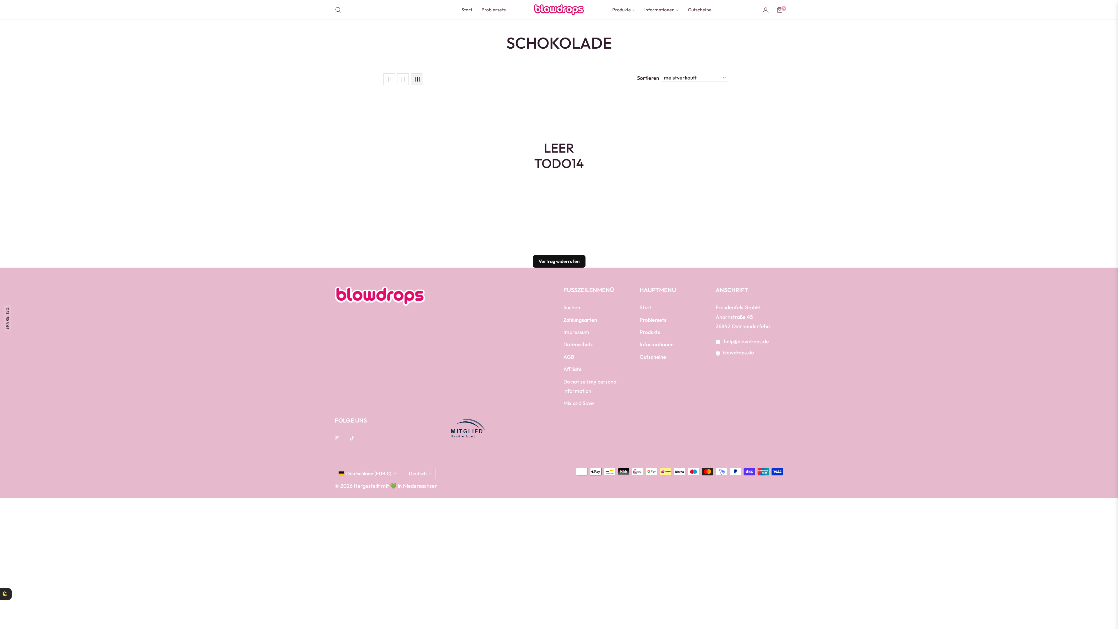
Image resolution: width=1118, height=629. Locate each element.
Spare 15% (7, 318)
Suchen (571, 307)
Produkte (650, 332)
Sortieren (648, 78)
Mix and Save (578, 403)
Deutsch (418, 473)
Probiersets (653, 320)
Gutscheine (653, 357)
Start (646, 307)
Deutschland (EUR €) (368, 473)
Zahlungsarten (580, 320)
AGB (568, 357)
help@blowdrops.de (746, 341)
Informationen (657, 344)
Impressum (576, 332)
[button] (340, 10)
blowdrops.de (738, 352)
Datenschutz (578, 344)
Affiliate (572, 369)
